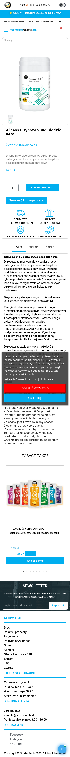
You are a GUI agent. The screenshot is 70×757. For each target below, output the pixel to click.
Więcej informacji (15, 379)
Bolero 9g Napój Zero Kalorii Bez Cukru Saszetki (34, 533)
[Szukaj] (65, 40)
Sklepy (8, 658)
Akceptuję (35, 398)
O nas (7, 645)
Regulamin (11, 636)
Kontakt (9, 650)
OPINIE (49, 247)
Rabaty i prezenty (15, 632)
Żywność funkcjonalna (21, 145)
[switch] (62, 5)
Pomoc (61, 21)
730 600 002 (12, 710)
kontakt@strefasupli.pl (19, 715)
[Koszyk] (59, 30)
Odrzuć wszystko (35, 388)
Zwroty (8, 667)
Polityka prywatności (17, 641)
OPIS (19, 247)
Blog (7, 627)
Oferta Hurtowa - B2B (18, 654)
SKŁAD (33, 247)
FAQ (6, 663)
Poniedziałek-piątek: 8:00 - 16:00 (25, 719)
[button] (9, 84)
